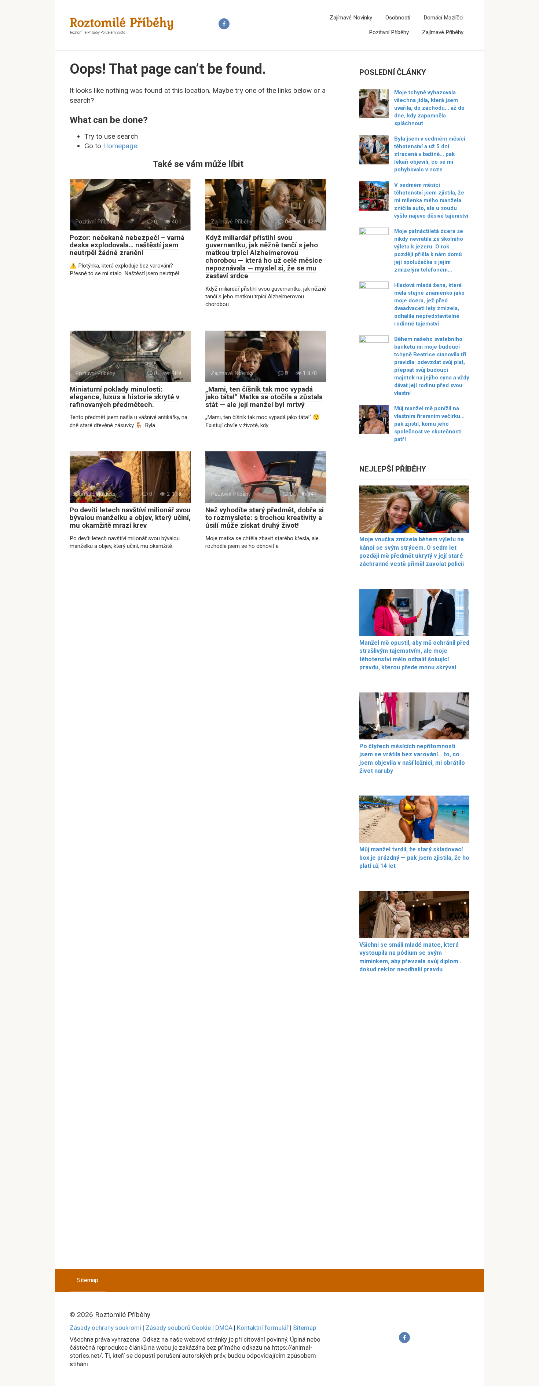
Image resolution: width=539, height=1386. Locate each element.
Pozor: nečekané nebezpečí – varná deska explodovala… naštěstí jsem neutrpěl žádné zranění (127, 245)
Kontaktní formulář (263, 1327)
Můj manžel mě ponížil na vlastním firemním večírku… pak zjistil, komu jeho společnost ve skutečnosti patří (429, 424)
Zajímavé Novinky (351, 17)
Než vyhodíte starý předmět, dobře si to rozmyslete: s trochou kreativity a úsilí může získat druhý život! (264, 518)
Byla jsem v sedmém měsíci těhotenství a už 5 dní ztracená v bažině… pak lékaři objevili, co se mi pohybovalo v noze (429, 154)
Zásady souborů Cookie (178, 1327)
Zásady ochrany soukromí (105, 1327)
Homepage (120, 146)
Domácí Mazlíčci (443, 17)
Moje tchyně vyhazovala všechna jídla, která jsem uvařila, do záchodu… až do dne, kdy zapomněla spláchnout (429, 108)
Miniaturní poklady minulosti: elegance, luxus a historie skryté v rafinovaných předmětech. (124, 397)
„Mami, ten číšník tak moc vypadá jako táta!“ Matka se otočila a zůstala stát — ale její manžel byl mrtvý (264, 397)
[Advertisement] (414, 1126)
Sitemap (87, 1280)
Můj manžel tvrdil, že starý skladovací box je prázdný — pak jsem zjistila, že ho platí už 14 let (414, 857)
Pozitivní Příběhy (389, 32)
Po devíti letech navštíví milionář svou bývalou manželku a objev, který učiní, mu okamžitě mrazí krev (130, 518)
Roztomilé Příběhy (122, 22)
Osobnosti (397, 17)
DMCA (223, 1327)
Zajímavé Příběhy (442, 32)
